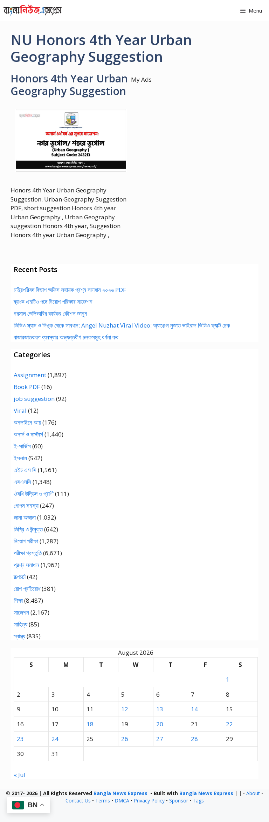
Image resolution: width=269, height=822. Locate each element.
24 (54, 739)
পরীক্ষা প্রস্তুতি (28, 553)
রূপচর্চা (20, 577)
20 (159, 724)
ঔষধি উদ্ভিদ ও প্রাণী (34, 494)
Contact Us (78, 800)
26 (124, 739)
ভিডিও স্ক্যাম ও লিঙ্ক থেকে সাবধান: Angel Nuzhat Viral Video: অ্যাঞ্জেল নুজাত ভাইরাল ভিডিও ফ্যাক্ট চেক (122, 325)
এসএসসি (22, 482)
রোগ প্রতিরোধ (27, 589)
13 (159, 709)
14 (194, 709)
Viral (20, 410)
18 (90, 724)
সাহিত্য (20, 624)
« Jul (20, 775)
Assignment (30, 375)
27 (159, 739)
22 (229, 724)
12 (124, 709)
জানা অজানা (25, 517)
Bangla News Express (120, 793)
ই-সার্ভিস (22, 446)
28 (194, 739)
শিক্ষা (18, 600)
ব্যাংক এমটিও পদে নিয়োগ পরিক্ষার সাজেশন (53, 302)
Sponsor (178, 800)
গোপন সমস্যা (26, 505)
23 (20, 739)
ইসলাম (20, 458)
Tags (198, 800)
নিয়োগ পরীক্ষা (26, 541)
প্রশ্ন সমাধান (26, 565)
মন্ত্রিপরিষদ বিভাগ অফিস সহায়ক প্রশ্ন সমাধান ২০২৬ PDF (70, 290)
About (253, 793)
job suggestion (34, 399)
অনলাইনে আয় (27, 422)
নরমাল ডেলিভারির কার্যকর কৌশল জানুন (50, 313)
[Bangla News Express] (33, 10)
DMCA (122, 800)
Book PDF (27, 387)
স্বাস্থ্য (19, 636)
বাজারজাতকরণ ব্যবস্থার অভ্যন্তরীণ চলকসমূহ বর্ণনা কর (66, 337)
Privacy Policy (149, 800)
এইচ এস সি (25, 470)
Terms (102, 800)
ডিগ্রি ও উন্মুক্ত (28, 529)
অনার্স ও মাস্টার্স (28, 434)
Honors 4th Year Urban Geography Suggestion (69, 84)
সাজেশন (21, 612)
